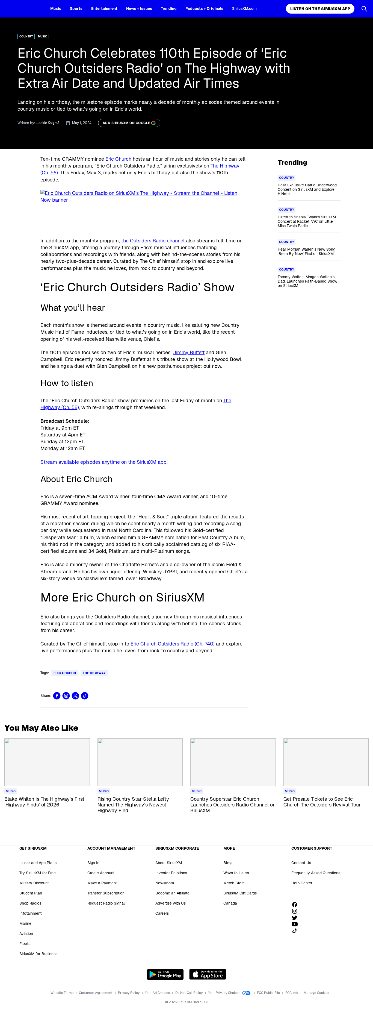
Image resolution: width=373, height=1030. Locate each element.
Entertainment (104, 8)
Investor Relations (171, 872)
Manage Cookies (316, 993)
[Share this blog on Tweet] (75, 696)
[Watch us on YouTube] (296, 924)
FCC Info (292, 993)
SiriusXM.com (244, 8)
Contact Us (301, 862)
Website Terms (62, 993)
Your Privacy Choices (224, 993)
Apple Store (207, 974)
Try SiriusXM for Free (37, 872)
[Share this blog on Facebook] (57, 696)
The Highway (94, 673)
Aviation (26, 933)
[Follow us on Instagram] (296, 911)
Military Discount (34, 883)
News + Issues (139, 8)
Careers (162, 913)
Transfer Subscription (106, 893)
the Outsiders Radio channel (153, 240)
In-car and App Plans (38, 862)
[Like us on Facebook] (296, 904)
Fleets (24, 943)
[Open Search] (364, 8)
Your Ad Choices (158, 993)
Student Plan (30, 893)
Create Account (100, 872)
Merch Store (234, 883)
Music (55, 8)
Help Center (301, 883)
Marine (25, 923)
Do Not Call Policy (189, 993)
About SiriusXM (168, 862)
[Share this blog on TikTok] (84, 696)
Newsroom (164, 883)
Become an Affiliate (172, 893)
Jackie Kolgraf (47, 123)
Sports (76, 8)
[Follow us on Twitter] (296, 917)
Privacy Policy (129, 993)
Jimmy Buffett (189, 352)
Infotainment (30, 913)
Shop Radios (30, 903)
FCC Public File (269, 993)
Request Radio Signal (106, 903)
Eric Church (118, 159)
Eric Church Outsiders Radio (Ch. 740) (173, 644)
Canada (230, 903)
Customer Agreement (96, 993)
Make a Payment (102, 883)
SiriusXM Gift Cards (240, 893)
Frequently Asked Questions (315, 872)
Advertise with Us (170, 903)
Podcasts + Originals (204, 8)
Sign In (93, 862)
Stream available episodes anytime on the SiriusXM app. (104, 462)
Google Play (165, 974)
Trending (169, 8)
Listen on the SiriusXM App (320, 8)
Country (26, 36)
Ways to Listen (236, 872)
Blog (227, 862)
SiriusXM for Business (38, 953)
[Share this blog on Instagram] (66, 696)
